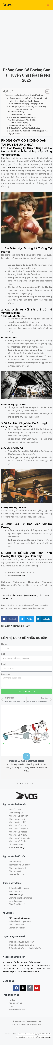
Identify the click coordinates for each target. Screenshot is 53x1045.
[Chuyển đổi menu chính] (48, 5)
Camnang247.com (29, 968)
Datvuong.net (35, 962)
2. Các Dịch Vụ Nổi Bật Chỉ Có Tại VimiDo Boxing (27, 107)
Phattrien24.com (11, 968)
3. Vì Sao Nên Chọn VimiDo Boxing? (22, 117)
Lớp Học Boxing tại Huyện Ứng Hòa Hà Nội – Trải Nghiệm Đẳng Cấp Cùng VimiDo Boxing (28, 99)
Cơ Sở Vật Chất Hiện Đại (20, 122)
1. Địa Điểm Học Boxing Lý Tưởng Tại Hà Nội (26, 104)
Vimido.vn (7, 971)
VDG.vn (16, 971)
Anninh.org (7, 962)
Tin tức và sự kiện (17, 847)
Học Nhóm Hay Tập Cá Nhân (21, 114)
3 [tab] (23, 783)
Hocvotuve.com (43, 965)
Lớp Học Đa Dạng (18, 112)
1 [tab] (18, 783)
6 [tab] (30, 783)
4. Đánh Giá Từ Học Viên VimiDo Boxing (24, 128)
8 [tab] (35, 783)
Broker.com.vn (20, 962)
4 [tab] (25, 783)
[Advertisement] (26, 38)
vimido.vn (20, 575)
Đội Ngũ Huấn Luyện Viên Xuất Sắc (23, 120)
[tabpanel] (26, 742)
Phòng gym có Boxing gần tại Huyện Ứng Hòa (24, 95)
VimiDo (11, 167)
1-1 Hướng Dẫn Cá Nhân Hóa (21, 109)
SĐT (3, 654)
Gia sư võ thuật (16, 894)
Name (4, 644)
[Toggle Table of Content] (46, 91)
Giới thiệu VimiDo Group (20, 918)
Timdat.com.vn (9, 965)
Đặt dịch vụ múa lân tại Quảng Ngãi (26, 761)
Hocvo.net (44, 968)
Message (5, 674)
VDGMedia (47, 1037)
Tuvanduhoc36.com (30, 971)
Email (3, 664)
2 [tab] (20, 783)
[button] (4, 743)
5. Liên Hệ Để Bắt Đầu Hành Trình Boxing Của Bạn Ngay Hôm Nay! (28, 132)
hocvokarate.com (26, 965)
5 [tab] (27, 783)
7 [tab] (32, 783)
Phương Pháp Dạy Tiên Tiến (21, 125)
